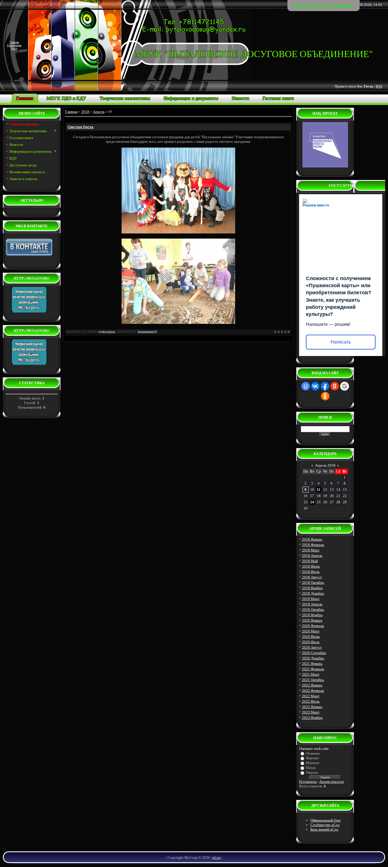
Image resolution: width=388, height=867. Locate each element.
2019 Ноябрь (312, 615)
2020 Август (312, 647)
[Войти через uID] (305, 386)
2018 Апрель (312, 555)
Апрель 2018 (325, 465)
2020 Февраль (313, 626)
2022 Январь (312, 685)
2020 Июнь (311, 636)
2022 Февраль (313, 690)
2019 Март (311, 599)
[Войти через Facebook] (325, 386)
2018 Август (312, 577)
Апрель (99, 111)
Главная (14, 42)
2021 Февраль (313, 669)
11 (318, 489)
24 (312, 502)
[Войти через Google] (344, 386)
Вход (14, 48)
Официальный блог (325, 820)
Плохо (311, 767)
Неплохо (313, 763)
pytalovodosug (107, 331)
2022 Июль (311, 701)
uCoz (216, 857)
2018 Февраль (313, 545)
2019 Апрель (312, 604)
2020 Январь (312, 620)
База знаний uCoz (324, 829)
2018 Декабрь (313, 593)
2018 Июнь (311, 566)
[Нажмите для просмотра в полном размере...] (178, 232)
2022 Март (311, 696)
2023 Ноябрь (312, 717)
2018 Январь (312, 539)
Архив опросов (331, 781)
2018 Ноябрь (312, 588)
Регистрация (14, 45)
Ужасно (312, 772)
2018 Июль (311, 572)
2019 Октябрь (313, 609)
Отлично (313, 753)
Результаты (308, 781)
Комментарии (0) (147, 331)
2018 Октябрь (313, 582)
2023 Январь (312, 707)
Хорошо (312, 758)
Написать (341, 342)
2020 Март (311, 631)
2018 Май (310, 561)
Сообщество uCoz (325, 825)
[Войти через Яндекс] (334, 386)
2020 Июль (311, 642)
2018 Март (311, 550)
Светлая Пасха (80, 127)
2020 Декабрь (313, 658)
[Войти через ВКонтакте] (315, 386)
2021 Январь (312, 663)
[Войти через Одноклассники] (325, 396)
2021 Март (311, 674)
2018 (85, 111)
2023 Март (311, 712)
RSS (379, 86)
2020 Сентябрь (314, 653)
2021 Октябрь (313, 680)
